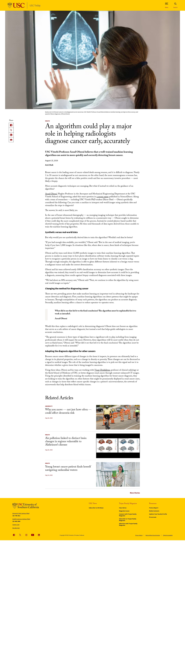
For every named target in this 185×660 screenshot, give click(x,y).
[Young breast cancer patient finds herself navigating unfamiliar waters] (118, 474)
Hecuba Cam (16, 528)
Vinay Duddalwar (102, 370)
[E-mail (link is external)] (11, 139)
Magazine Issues (124, 511)
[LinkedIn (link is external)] (11, 134)
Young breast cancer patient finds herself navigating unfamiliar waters (68, 469)
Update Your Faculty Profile (158, 514)
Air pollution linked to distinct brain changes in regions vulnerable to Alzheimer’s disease (65, 442)
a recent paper (103, 197)
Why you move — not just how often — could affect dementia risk (68, 411)
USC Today (35, 5)
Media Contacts (154, 511)
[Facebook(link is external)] (11, 125)
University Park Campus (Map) (21, 513)
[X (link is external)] (11, 130)
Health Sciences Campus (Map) (21, 519)
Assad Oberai (51, 194)
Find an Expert (153, 508)
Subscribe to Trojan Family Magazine (127, 519)
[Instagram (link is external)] (26, 534)
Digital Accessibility (168, 535)
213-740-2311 (16, 516)
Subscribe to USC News (96, 508)
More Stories (135, 493)
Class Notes (123, 508)
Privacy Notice (138, 535)
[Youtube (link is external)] (32, 534)
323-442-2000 (16, 521)
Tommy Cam (15, 524)
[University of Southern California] (16, 5)
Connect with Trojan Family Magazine (127, 515)
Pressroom (152, 517)
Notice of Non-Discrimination (153, 535)
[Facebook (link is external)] (13, 534)
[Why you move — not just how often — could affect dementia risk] (118, 417)
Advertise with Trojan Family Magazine (128, 524)
